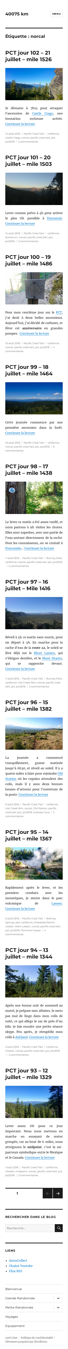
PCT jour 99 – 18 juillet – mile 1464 (29, 370)
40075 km (16, 14)
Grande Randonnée (20, 1298)
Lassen (57, 903)
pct (53, 137)
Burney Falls (54, 558)
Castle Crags (42, 113)
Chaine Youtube (21, 1266)
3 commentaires (39, 686)
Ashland (21, 1037)
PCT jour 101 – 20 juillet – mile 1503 (28, 160)
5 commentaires (19, 565)
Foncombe (13, 548)
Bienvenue (13, 1289)
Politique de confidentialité (37, 1337)
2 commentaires (28, 141)
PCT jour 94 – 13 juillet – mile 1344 (28, 953)
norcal (25, 137)
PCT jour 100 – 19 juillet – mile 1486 (28, 260)
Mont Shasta (52, 658)
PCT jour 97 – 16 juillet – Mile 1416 (27, 585)
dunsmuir (11, 237)
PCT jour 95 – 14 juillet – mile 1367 (28, 835)
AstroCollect (18, 1260)
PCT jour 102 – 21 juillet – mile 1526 (28, 56)
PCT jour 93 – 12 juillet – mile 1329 (28, 1073)
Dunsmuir (54, 218)
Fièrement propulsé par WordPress (26, 1341)
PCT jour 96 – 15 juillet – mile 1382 (28, 705)
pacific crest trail (40, 137)
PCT (59, 312)
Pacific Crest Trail (34, 133)
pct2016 (10, 141)
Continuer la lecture (20, 124)
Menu (56, 13)
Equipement (15, 1326)
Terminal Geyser (31, 930)
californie (53, 133)
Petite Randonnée (19, 1307)
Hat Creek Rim (27, 682)
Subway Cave (41, 812)
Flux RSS (15, 1271)
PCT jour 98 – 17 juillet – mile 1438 (28, 469)
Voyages (11, 1316)
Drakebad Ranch (44, 922)
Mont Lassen (44, 653)
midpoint (21, 1171)
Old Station (40, 808)
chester (9, 1050)
